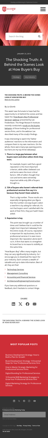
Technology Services (15, 269)
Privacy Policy (27, 425)
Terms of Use (36, 425)
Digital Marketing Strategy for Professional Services (23, 384)
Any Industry (30, 77)
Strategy (16, 77)
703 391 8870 (6, 431)
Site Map (19, 425)
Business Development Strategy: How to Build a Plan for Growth (22, 356)
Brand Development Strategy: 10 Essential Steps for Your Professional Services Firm (23, 362)
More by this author (12, 100)
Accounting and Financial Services (21, 277)
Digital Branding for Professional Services (22, 373)
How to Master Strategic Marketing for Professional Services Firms (21, 368)
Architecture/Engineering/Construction (23, 281)
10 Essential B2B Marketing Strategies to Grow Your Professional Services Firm (22, 378)
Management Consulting (17, 273)
